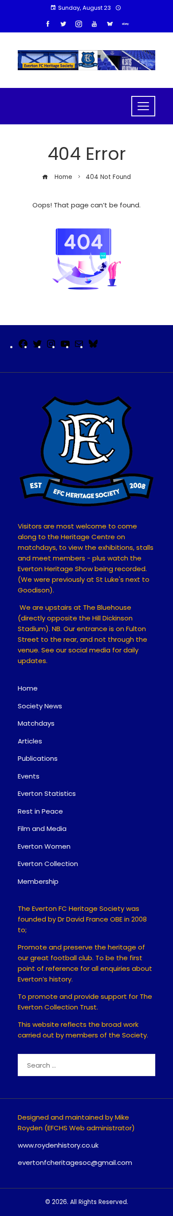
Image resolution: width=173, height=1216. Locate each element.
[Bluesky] (93, 346)
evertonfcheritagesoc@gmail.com (75, 1162)
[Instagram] (51, 346)
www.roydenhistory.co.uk (58, 1145)
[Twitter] (37, 346)
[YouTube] (65, 346)
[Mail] (79, 346)
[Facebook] (23, 346)
